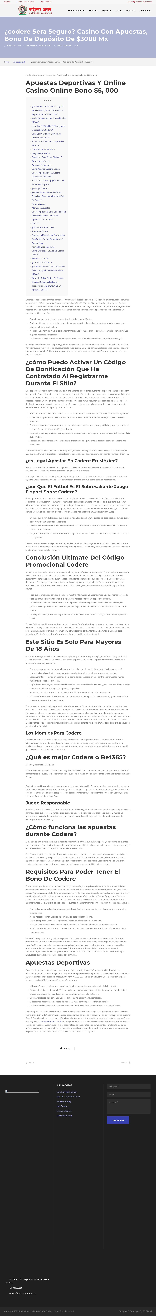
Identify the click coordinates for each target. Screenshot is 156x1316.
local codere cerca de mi (51, 1021)
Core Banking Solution (66, 1092)
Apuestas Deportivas (41, 165)
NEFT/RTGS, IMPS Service (68, 1096)
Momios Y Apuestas (41, 208)
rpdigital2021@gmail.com (38, 46)
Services (93, 10)
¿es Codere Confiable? (42, 262)
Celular (35, 223)
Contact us (145, 10)
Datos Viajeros (38, 204)
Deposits (106, 10)
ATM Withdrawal (64, 1115)
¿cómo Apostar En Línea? (43, 227)
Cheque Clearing (64, 1111)
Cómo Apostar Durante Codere (46, 169)
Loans (119, 10)
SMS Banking (62, 1106)
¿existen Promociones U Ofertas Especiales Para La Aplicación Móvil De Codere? (48, 196)
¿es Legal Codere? (40, 188)
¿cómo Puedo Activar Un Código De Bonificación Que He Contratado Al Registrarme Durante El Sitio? (48, 110)
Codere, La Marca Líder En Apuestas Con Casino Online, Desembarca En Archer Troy (48, 239)
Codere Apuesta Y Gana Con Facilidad (49, 211)
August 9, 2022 (14, 46)
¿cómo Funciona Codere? (43, 247)
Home (71, 10)
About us (79, 10)
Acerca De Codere (40, 231)
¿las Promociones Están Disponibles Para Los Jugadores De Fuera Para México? (48, 270)
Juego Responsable (41, 153)
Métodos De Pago (40, 258)
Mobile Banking (63, 1101)
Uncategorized (64, 46)
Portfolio (130, 10)
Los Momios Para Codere (43, 149)
